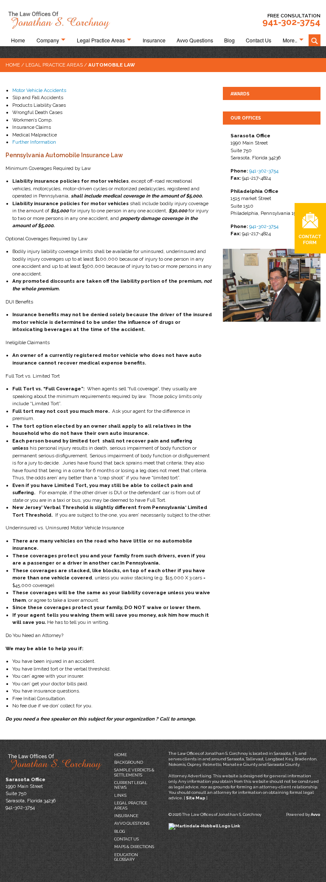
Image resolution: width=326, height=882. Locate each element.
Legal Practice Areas (101, 40)
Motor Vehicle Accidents (39, 90)
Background (128, 762)
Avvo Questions (195, 40)
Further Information (34, 142)
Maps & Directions (134, 846)
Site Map (195, 798)
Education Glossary (126, 857)
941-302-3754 (291, 22)
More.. (290, 40)
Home (18, 40)
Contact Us (258, 40)
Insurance (154, 40)
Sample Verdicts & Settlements (134, 772)
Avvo (315, 814)
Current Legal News (130, 785)
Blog (229, 40)
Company (48, 40)
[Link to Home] (59, 19)
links (120, 795)
